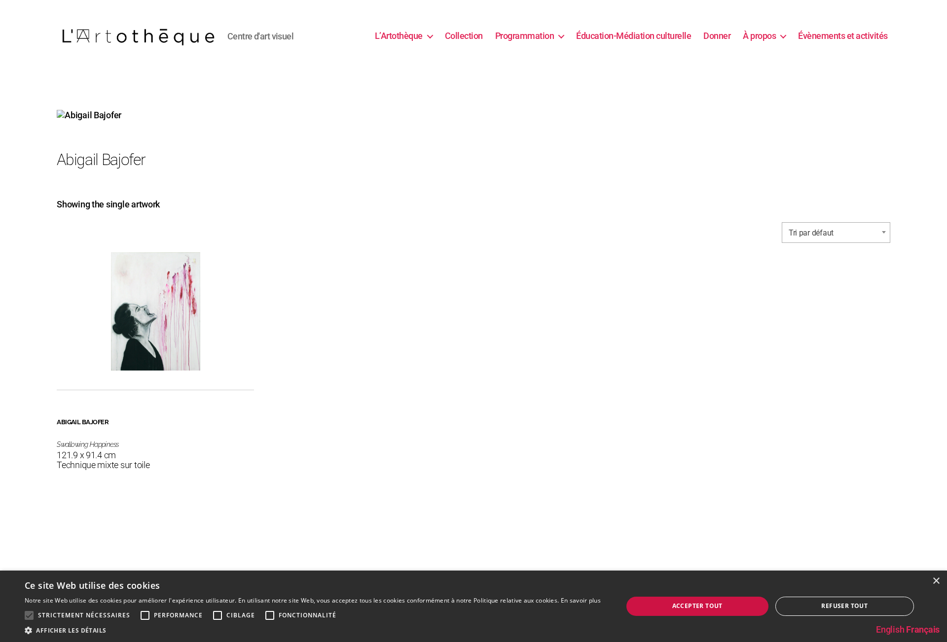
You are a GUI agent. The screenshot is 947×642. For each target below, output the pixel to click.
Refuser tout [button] (844, 606)
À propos (759, 36)
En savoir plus (581, 600)
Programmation (524, 36)
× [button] (936, 581)
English (890, 629)
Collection (464, 36)
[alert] (473, 606)
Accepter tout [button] (697, 606)
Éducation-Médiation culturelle (633, 36)
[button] (313, 630)
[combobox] (836, 232)
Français (923, 629)
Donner (716, 36)
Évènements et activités (843, 36)
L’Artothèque (399, 36)
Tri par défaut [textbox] (811, 232)
